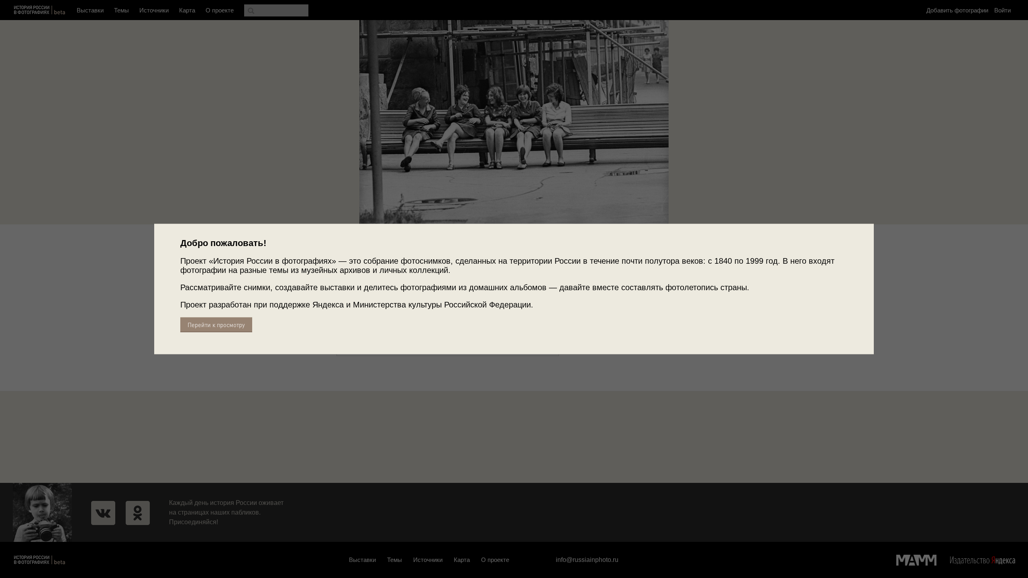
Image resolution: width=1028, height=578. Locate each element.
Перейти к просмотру (216, 325)
